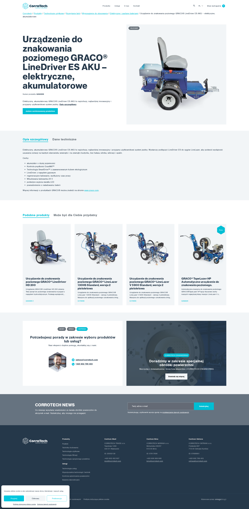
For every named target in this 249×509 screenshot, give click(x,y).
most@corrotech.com (112, 461)
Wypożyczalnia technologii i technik (76, 472)
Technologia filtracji (69, 455)
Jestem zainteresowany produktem (40, 111)
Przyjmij (14, 498)
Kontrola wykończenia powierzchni (75, 476)
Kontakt (136, 6)
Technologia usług (69, 468)
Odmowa (35, 498)
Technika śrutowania (70, 447)
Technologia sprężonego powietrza (76, 459)
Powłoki (65, 444)
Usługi (117, 6)
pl (200, 6)
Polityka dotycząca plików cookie (24, 504)
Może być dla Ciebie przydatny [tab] (75, 215)
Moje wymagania (214, 6)
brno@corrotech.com (155, 461)
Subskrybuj (204, 406)
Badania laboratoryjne (70, 480)
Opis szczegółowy (67, 104)
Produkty (106, 6)
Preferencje (57, 498)
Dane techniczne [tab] (64, 139)
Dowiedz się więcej (176, 376)
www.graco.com (91, 190)
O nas (126, 6)
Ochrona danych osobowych (46, 504)
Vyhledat (194, 6)
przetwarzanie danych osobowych (175, 412)
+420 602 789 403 (84, 364)
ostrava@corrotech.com (87, 360)
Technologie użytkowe (70, 451)
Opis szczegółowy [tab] (35, 139)
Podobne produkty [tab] (36, 215)
